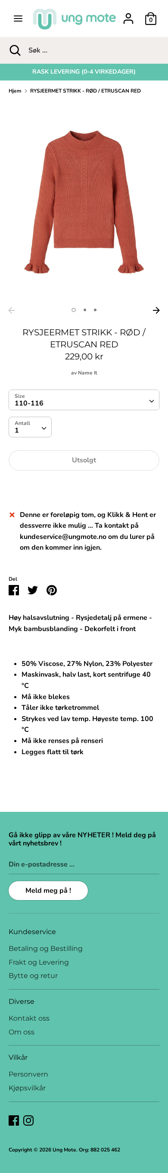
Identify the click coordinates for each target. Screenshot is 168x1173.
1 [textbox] (17, 430)
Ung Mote (64, 1149)
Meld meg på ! (48, 890)
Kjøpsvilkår (27, 1088)
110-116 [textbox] (29, 403)
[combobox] (84, 400)
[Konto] (128, 15)
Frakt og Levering (39, 962)
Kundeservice (32, 932)
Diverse (21, 1001)
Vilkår (18, 1057)
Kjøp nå (84, 486)
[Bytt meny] (18, 18)
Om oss (21, 1032)
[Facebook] (14, 1120)
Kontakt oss (29, 1018)
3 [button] (95, 310)
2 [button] (85, 310)
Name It (87, 372)
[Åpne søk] (14, 50)
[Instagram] (28, 1120)
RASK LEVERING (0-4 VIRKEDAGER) (84, 72)
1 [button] (74, 310)
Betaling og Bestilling (46, 948)
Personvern (28, 1074)
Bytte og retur (33, 976)
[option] (84, 72)
